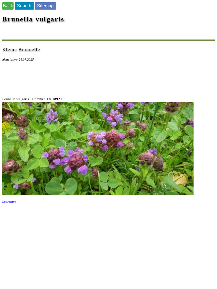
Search (24, 5)
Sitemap (45, 5)
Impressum (9, 201)
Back (8, 5)
